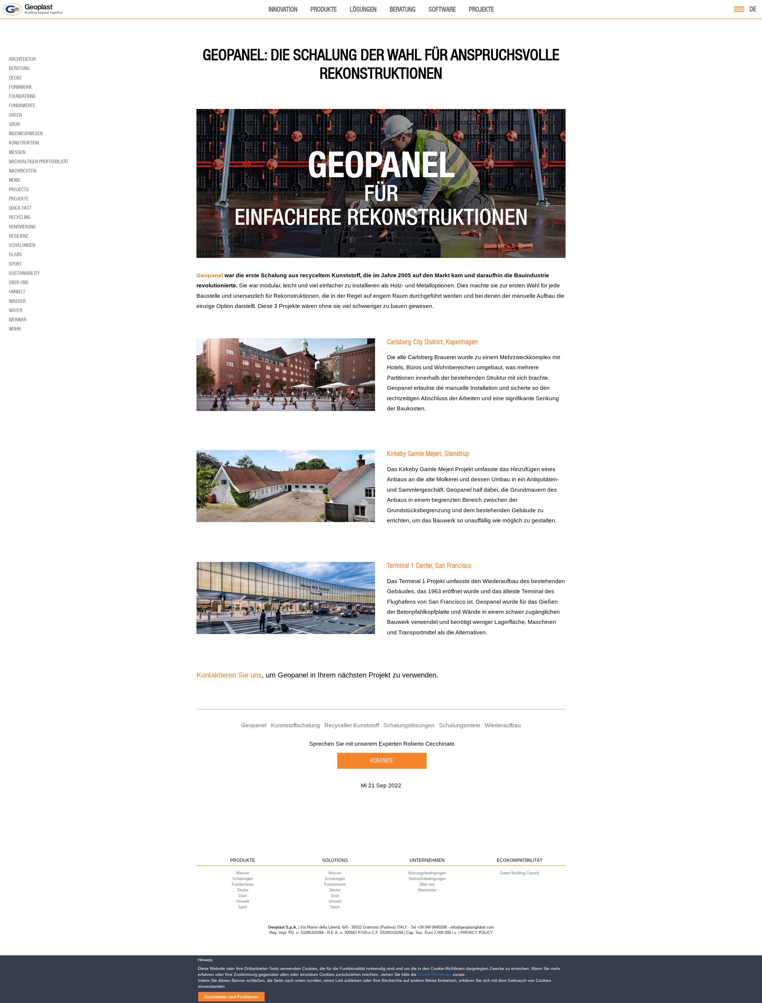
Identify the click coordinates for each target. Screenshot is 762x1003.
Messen (17, 152)
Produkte (323, 9)
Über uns (19, 282)
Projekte (481, 9)
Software (442, 9)
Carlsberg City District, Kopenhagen (432, 342)
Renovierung (22, 227)
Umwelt (17, 292)
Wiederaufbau (503, 725)
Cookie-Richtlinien (435, 974)
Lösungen (363, 9)
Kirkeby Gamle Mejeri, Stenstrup (428, 453)
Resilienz (18, 236)
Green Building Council (519, 873)
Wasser (17, 301)
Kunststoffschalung (295, 725)
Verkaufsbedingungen (427, 878)
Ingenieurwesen (26, 133)
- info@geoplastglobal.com (471, 927)
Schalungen (22, 245)
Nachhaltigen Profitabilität (38, 161)
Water (15, 310)
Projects (19, 189)
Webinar (17, 320)
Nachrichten (22, 171)
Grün (14, 124)
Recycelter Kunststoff (351, 725)
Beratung (403, 9)
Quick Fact (20, 208)
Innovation (282, 9)
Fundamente (22, 105)
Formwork (20, 87)
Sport (15, 264)
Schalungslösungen (409, 725)
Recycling (19, 217)
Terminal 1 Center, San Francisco (429, 565)
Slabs (15, 254)
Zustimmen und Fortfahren (231, 996)
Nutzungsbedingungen (427, 873)
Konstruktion (24, 143)
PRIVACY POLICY (476, 932)
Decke (15, 78)
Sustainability (24, 273)
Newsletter (427, 890)
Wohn (15, 329)
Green (15, 115)
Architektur (22, 59)
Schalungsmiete (459, 725)
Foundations (22, 96)
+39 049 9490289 (432, 927)
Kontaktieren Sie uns (229, 675)
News (14, 180)
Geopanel (209, 275)
